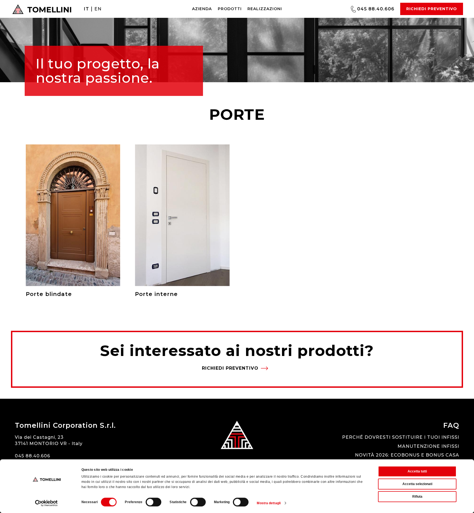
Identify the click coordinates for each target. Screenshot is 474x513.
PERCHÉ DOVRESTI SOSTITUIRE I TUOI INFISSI (400, 437)
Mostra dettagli (269, 503)
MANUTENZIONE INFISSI (428, 446)
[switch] (153, 502)
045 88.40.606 (375, 8)
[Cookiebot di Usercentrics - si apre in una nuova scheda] (46, 503)
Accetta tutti (417, 471)
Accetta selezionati (417, 484)
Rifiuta (417, 496)
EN (97, 9)
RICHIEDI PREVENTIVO (431, 8)
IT (86, 9)
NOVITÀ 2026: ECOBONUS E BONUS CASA (407, 455)
